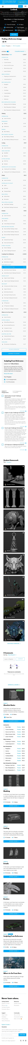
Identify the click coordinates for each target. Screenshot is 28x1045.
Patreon (3, 1005)
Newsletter (16, 1005)
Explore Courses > (6, 1024)
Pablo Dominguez (19, 19)
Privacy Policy (5, 1018)
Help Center (4, 1015)
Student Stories (17, 1003)
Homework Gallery (18, 1016)
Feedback (4, 1016)
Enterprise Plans (5, 1009)
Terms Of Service (6, 1020)
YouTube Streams (6, 1007)
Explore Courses (5, 1003)
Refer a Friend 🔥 (18, 1018)
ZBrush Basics (15, 363)
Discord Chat (17, 1015)
